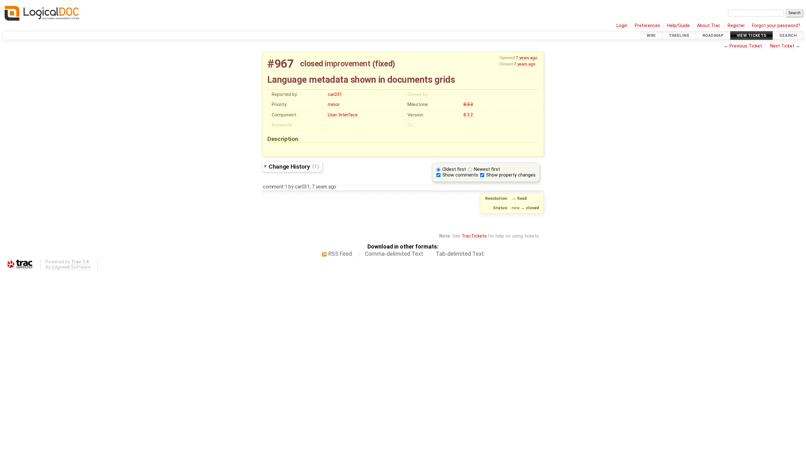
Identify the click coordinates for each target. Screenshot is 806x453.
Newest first (487, 169)
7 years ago (526, 57)
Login (621, 25)
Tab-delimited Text (460, 254)
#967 (280, 63)
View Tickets (752, 35)
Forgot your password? (776, 25)
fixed (383, 63)
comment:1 (275, 187)
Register (736, 25)
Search (788, 35)
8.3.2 (468, 115)
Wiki (651, 35)
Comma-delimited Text (394, 254)
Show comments (460, 175)
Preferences (647, 25)
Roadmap (713, 35)
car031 (335, 94)
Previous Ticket (745, 46)
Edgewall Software (71, 267)
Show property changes (511, 175)
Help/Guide (678, 25)
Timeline (679, 35)
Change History (294, 166)
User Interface (343, 115)
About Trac (708, 25)
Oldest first (454, 169)
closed (311, 63)
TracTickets (474, 236)
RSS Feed (340, 254)
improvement (347, 63)
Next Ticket (782, 46)
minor (334, 104)
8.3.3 (468, 104)
